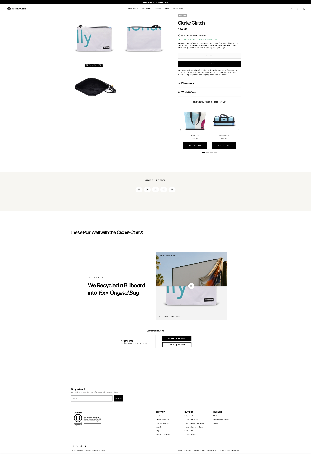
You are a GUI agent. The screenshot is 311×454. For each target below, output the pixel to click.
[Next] (238, 130)
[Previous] (180, 130)
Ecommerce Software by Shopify (95, 450)
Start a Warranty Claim (194, 427)
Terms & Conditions (184, 450)
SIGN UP (118, 398)
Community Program (163, 434)
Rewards (159, 427)
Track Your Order (191, 419)
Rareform (80, 450)
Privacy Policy (190, 434)
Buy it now (210, 64)
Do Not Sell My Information (229, 450)
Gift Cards (189, 431)
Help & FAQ (189, 416)
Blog (157, 431)
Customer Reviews (162, 423)
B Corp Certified (162, 419)
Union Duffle (224, 136)
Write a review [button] (176, 338)
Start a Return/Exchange (194, 423)
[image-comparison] (191, 286)
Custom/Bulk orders (221, 419)
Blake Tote (195, 136)
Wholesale (217, 416)
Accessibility (212, 450)
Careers (216, 423)
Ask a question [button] (176, 345)
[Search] (292, 8)
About (158, 416)
